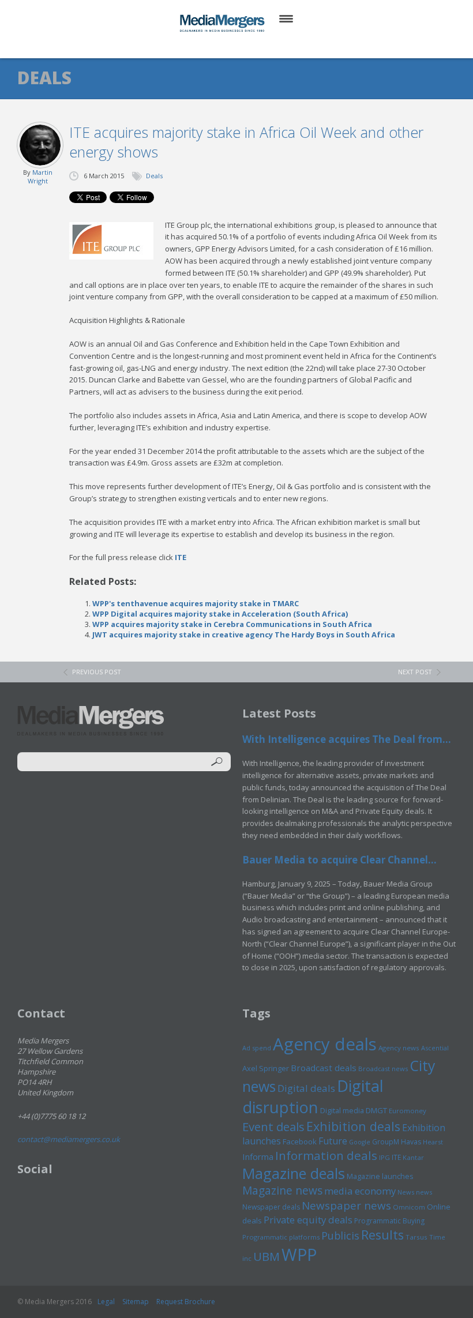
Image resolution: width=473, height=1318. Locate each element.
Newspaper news (346, 1205)
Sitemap (135, 1301)
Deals (154, 175)
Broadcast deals (323, 1067)
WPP (299, 1254)
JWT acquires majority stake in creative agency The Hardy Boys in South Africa (243, 634)
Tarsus (416, 1237)
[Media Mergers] (223, 23)
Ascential (435, 1047)
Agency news (398, 1047)
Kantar (413, 1157)
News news (414, 1192)
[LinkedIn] (248, 46)
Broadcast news (383, 1068)
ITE (180, 557)
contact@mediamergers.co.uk (68, 1139)
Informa (257, 1156)
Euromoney (407, 1110)
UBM (266, 1256)
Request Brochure (185, 1301)
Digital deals (306, 1088)
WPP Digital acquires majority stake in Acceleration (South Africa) (220, 614)
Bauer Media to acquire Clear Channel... (339, 859)
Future (332, 1141)
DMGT (376, 1110)
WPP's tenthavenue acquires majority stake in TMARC (195, 603)
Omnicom (409, 1207)
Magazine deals (293, 1173)
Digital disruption (313, 1096)
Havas (411, 1142)
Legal (106, 1301)
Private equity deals (308, 1219)
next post (415, 671)
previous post (96, 671)
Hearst (433, 1141)
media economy (360, 1190)
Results (382, 1234)
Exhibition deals (353, 1126)
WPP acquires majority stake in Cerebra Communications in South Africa (232, 624)
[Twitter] (220, 46)
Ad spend (256, 1047)
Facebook (300, 1141)
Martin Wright (40, 176)
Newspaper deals (271, 1207)
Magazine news (282, 1190)
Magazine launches (380, 1176)
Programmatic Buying (389, 1221)
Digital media (342, 1110)
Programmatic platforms (281, 1237)
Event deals (273, 1126)
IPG (384, 1157)
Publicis (340, 1235)
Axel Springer (265, 1068)
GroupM (385, 1141)
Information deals (326, 1155)
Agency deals (325, 1044)
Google (359, 1142)
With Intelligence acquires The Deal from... (346, 739)
